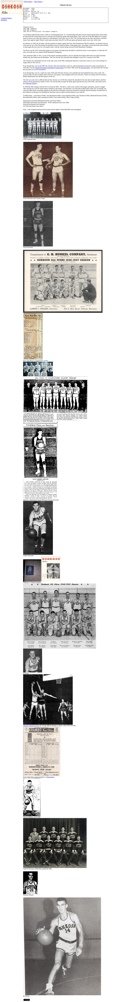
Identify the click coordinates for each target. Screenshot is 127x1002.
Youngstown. (50, 777)
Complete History (6, 18)
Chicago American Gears (31, 725)
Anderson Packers (31, 83)
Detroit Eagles (85, 68)
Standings (4, 20)
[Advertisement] (116, 30)
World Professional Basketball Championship (49, 68)
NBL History (38, 1)
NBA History (28, 1)
